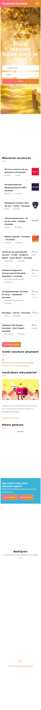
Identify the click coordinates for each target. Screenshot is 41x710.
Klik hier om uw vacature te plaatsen (15, 366)
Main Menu (37, 3)
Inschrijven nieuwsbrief (10, 418)
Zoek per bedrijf (25, 497)
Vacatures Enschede (14, 3)
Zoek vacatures (9, 497)
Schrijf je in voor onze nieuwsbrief (20, 666)
